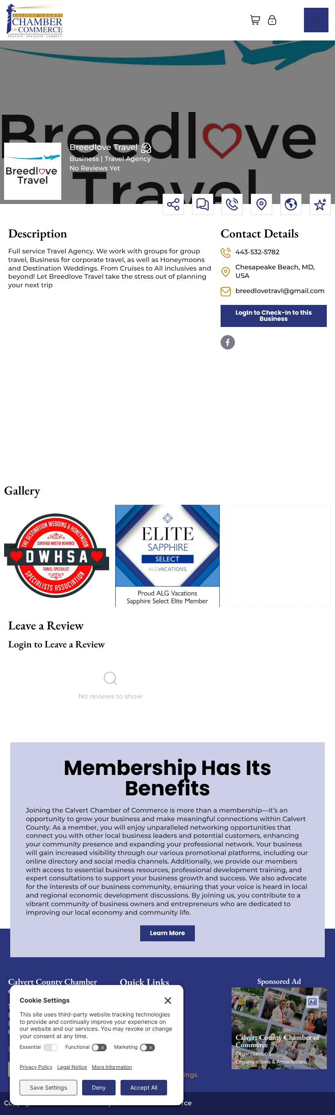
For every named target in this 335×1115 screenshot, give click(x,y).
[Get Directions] (261, 204)
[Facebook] (228, 342)
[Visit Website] (291, 204)
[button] (255, 20)
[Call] (232, 204)
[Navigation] (316, 20)
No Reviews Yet (94, 168)
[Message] (202, 204)
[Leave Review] (320, 204)
